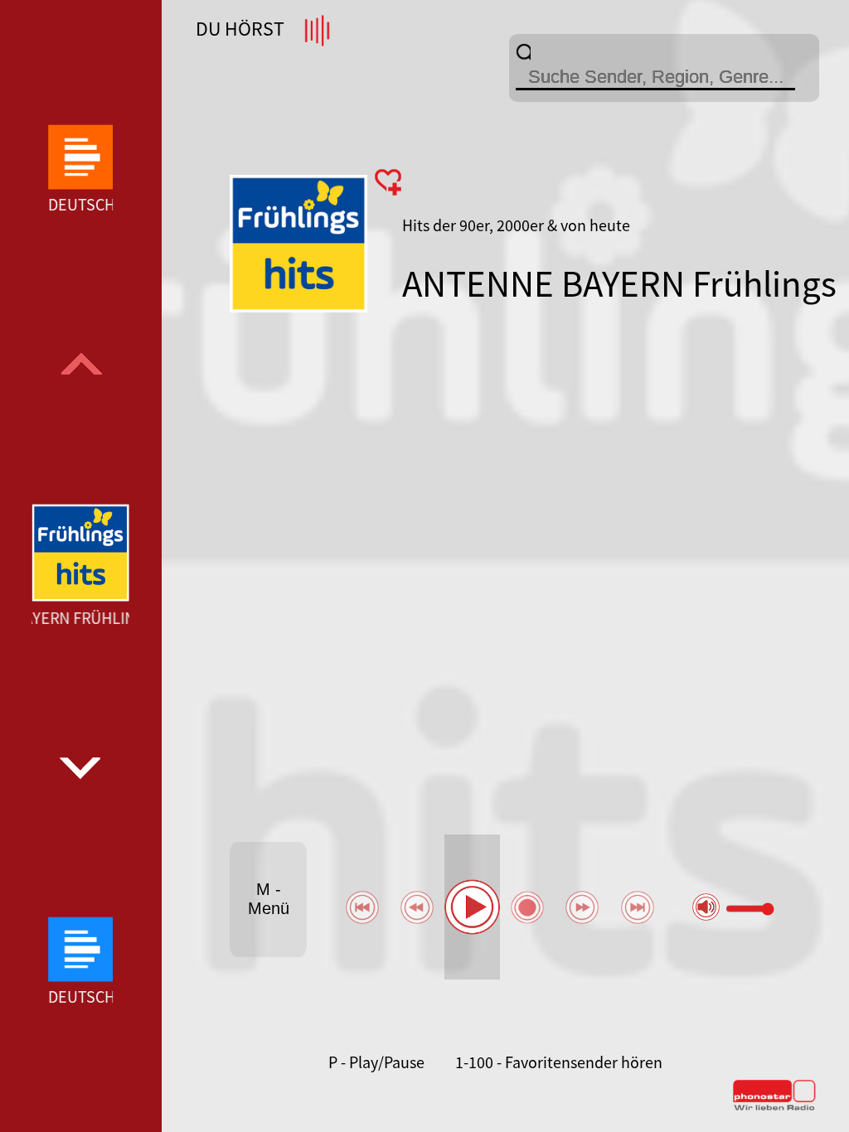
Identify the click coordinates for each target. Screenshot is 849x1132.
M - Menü (268, 898)
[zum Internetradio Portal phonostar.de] (774, 1107)
